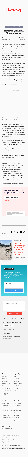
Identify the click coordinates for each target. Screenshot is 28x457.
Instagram (18, 415)
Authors (4, 379)
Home (3, 435)
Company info (6, 426)
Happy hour (5, 413)
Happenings (17, 374)
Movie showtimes (19, 386)
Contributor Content (8, 388)
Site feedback (18, 405)
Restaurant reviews (7, 417)
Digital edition (6, 442)
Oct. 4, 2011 (23, 39)
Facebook (18, 410)
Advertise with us (15, 438)
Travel (15, 391)
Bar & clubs (5, 403)
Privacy (10, 440)
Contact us (5, 438)
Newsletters (17, 403)
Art (15, 376)
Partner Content (6, 391)
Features (4, 374)
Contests (16, 381)
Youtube (17, 420)
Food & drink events (8, 410)
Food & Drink (5, 401)
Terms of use (16, 440)
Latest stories (6, 381)
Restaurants (5, 415)
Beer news (5, 405)
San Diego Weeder (7, 428)
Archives (4, 376)
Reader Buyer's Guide (6, 393)
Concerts (16, 379)
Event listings (18, 383)
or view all (7, 200)
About (8, 435)
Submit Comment (13, 313)
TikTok (17, 417)
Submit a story (18, 408)
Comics (4, 386)
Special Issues (6, 383)
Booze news (5, 408)
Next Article (17, 240)
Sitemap (4, 440)
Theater (16, 388)
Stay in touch (18, 401)
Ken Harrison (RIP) (6, 39)
